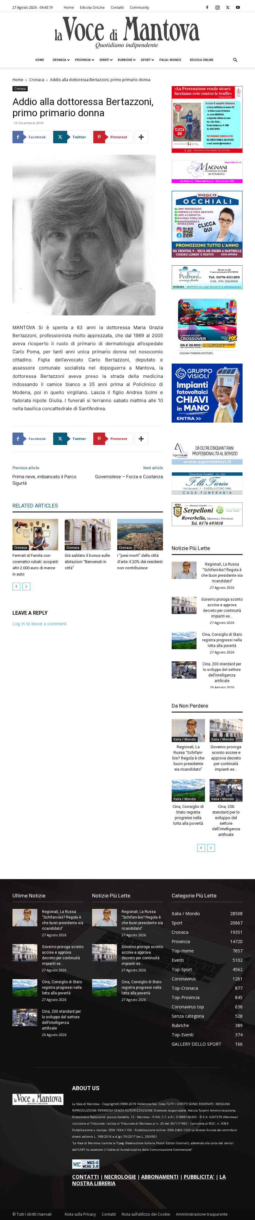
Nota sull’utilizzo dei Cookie (146, 1214)
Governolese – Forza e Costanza (129, 476)
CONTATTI (85, 1176)
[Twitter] (227, 7)
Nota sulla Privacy (80, 1214)
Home (69, 7)
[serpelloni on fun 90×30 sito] (207, 524)
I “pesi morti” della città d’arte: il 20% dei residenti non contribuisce (140, 561)
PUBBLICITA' (199, 1176)
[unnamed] (207, 463)
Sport (146, 60)
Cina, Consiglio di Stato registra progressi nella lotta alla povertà (222, 640)
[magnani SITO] (207, 181)
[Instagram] (217, 7)
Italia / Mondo (170, 60)
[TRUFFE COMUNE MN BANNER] (207, 151)
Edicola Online (201, 60)
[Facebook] (207, 7)
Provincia (83, 60)
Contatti (117, 7)
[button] (235, 60)
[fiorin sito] (207, 493)
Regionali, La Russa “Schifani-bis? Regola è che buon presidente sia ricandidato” (188, 758)
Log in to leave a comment (39, 623)
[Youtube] (238, 7)
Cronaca (59, 60)
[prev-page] (16, 586)
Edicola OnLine (92, 7)
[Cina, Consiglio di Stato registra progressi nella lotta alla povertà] (184, 640)
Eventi (104, 60)
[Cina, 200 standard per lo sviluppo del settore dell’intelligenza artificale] (184, 670)
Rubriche (125, 60)
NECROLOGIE (120, 1176)
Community (139, 7)
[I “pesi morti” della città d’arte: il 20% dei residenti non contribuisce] (140, 534)
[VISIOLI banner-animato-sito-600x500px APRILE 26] (207, 421)
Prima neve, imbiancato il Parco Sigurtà (44, 480)
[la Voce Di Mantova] (127, 33)
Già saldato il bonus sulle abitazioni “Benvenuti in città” (87, 561)
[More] (141, 137)
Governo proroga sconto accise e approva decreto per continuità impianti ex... (226, 758)
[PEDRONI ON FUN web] (207, 287)
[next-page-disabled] (26, 586)
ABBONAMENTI (159, 1176)
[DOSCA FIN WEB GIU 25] (207, 256)
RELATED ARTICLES (35, 505)
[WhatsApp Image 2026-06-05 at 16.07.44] (207, 354)
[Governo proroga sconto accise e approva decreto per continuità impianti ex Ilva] (184, 605)
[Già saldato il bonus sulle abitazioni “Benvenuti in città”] (87, 534)
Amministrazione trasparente (202, 1214)
